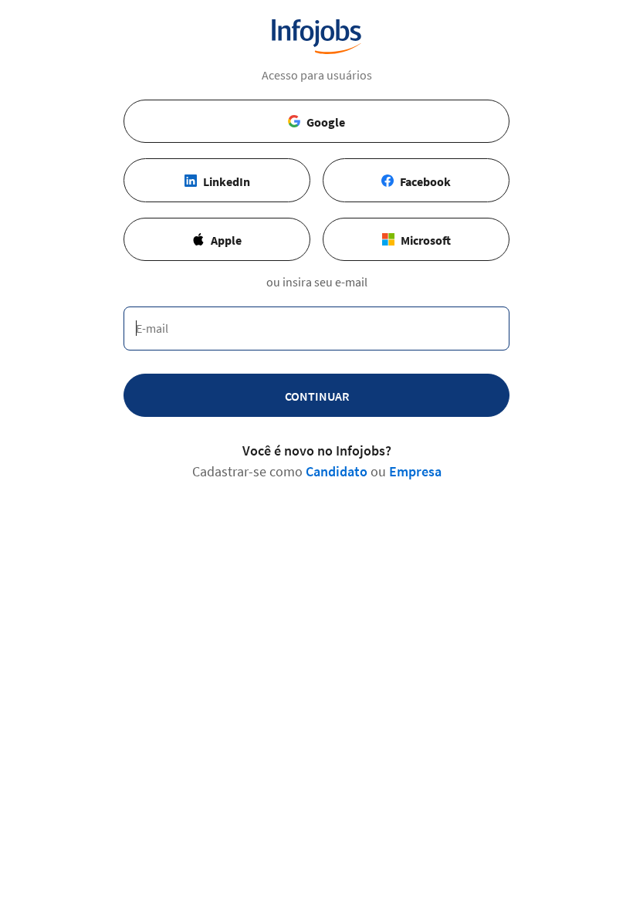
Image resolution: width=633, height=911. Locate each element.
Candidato (336, 471)
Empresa (415, 471)
